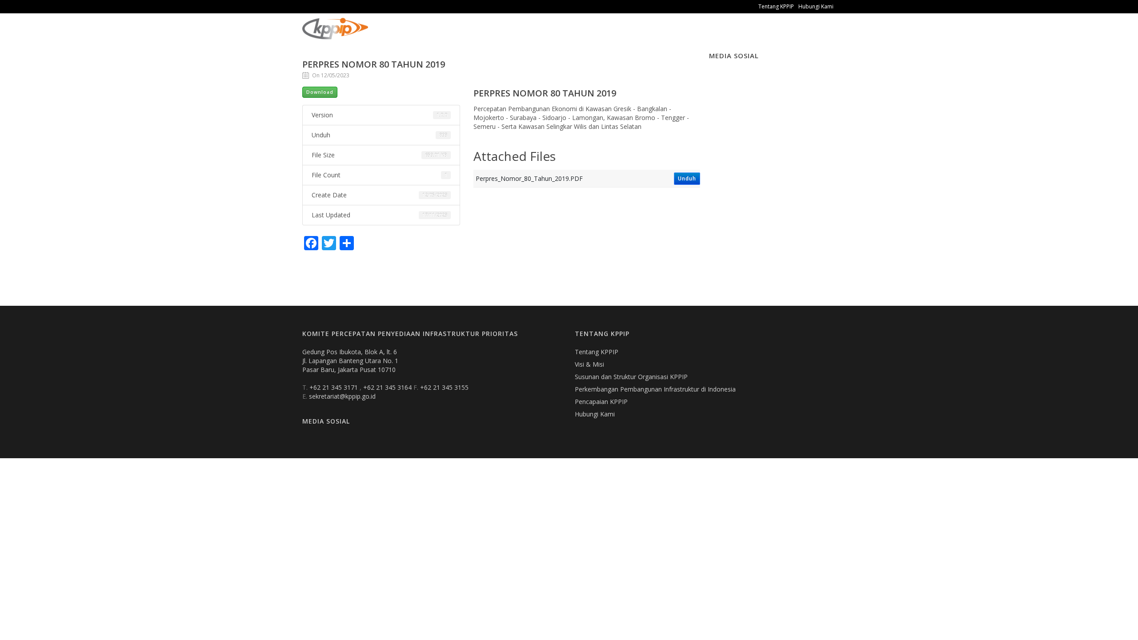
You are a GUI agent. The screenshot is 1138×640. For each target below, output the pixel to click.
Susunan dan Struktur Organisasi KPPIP (631, 376)
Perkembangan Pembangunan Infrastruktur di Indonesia (655, 389)
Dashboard (574, 35)
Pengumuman (518, 35)
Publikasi (432, 35)
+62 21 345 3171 (334, 387)
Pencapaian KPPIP (601, 401)
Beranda (389, 35)
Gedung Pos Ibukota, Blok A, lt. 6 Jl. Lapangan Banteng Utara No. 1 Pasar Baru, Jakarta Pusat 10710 (350, 361)
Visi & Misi (589, 364)
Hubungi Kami (815, 6)
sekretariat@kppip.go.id (342, 396)
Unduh (687, 178)
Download (319, 92)
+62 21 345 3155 (444, 387)
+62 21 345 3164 (388, 387)
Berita (471, 35)
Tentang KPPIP (776, 6)
